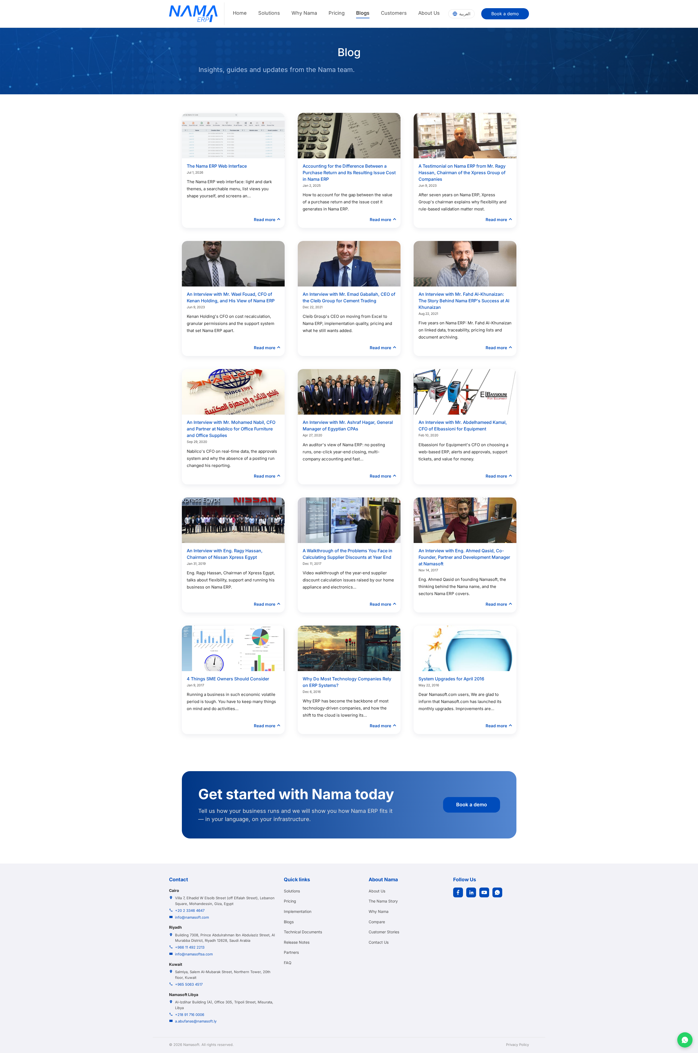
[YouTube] (484, 892)
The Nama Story (383, 901)
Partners (291, 952)
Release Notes (296, 942)
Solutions (269, 13)
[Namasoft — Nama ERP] (193, 13)
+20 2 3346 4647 (189, 910)
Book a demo (505, 13)
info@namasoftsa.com (194, 954)
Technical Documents (303, 932)
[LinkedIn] (471, 892)
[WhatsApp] (497, 892)
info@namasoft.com (192, 917)
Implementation (297, 911)
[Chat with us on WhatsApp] (685, 1040)
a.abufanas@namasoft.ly (195, 1021)
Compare (377, 921)
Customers (394, 13)
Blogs (362, 13)
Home (240, 13)
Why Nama (304, 13)
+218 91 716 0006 (189, 1014)
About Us (429, 13)
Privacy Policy (517, 1044)
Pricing (337, 13)
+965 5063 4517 (189, 984)
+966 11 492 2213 (189, 947)
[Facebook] (458, 892)
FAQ (287, 962)
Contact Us (379, 942)
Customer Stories (384, 932)
